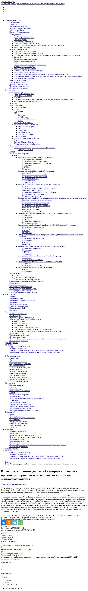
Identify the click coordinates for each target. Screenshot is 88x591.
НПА (16, 63)
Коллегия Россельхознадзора (19, 32)
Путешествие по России (22, 325)
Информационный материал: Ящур (35, 161)
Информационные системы (19, 146)
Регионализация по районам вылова (27, 279)
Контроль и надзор (16, 92)
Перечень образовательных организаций (29, 71)
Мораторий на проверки (23, 96)
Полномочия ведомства (18, 26)
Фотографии (27, 233)
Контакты (13, 310)
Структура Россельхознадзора (20, 347)
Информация (27, 217)
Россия (16, 155)
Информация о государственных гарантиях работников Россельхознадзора (41, 74)
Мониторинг (14, 283)
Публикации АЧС (28, 181)
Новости (25, 219)
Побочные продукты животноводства (23, 289)
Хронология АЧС (28, 182)
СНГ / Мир (26, 231)
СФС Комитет (23, 117)
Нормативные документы (27, 126)
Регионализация (15, 273)
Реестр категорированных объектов (27, 101)
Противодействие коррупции (20, 86)
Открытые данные (20, 40)
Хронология (26, 169)
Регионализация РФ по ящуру (25, 277)
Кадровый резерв (20, 57)
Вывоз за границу (20, 323)
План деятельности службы (24, 42)
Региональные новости (9, 484)
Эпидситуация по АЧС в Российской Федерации (36, 171)
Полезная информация (17, 337)
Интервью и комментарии (19, 304)
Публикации (27, 165)
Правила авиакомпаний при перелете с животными (33, 329)
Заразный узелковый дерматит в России (37, 200)
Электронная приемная (22, 47)
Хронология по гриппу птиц (32, 196)
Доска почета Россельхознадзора (26, 72)
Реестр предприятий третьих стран (26, 138)
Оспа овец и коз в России (31, 208)
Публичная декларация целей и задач (27, 43)
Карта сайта (17, 555)
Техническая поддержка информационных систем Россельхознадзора (34, 352)
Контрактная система (17, 82)
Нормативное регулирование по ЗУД (35, 204)
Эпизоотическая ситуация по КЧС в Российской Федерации (40, 262)
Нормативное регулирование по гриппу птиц (39, 192)
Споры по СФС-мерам (26, 119)
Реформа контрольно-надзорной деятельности (26, 281)
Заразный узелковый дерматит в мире (36, 202)
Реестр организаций (25, 134)
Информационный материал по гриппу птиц (38, 188)
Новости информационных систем (22, 300)
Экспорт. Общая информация (24, 142)
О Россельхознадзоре (12, 20)
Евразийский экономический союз (26, 125)
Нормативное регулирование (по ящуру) (37, 163)
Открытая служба (15, 34)
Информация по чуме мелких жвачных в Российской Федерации (42, 246)
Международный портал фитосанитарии (16, 549)
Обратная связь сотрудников (24, 78)
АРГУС (16, 109)
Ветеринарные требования (23, 123)
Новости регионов (16, 298)
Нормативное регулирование (33, 221)
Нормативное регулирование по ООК (36, 206)
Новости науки (14, 302)
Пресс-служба (10, 294)
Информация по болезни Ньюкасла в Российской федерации (40, 256)
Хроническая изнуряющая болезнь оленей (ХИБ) (36, 267)
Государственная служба (18, 49)
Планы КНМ (18, 98)
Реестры (12, 152)
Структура (13, 24)
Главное (12, 296)
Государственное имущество (19, 84)
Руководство (14, 22)
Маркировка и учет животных (20, 287)
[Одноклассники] (9, 522)
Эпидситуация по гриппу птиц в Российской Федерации (39, 184)
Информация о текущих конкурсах (26, 51)
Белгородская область (9, 519)
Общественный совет (17, 30)
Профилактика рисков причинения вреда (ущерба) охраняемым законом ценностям (44, 99)
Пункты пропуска (24, 130)
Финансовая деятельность (18, 80)
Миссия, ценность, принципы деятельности (30, 65)
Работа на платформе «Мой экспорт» (27, 144)
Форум (20, 111)
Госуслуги (13, 103)
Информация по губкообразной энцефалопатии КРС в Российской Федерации (47, 225)
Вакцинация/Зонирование (32, 159)
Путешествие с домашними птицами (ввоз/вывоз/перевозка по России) (40, 331)
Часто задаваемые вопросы (19, 335)
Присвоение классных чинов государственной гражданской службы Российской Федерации (48, 76)
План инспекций (20, 136)
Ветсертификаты (20, 107)
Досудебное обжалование (18, 88)
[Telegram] (14, 522)
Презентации (18, 275)
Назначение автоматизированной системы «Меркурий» (34, 148)
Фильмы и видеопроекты (18, 306)
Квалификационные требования (25, 59)
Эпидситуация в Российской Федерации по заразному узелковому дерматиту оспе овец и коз (52, 198)
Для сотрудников (11, 343)
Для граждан (9, 312)
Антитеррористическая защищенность (23, 292)
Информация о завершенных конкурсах (28, 53)
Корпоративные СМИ (17, 308)
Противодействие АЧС (30, 179)
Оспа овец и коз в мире (30, 209)
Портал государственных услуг (12, 553)
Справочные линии (16, 333)
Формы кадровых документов (25, 69)
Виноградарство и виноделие (20, 291)
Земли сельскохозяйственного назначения (39, 519)
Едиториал (22, 115)
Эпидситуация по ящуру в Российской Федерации (36, 157)
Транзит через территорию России (26, 327)
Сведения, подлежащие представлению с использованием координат (39, 45)
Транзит (17, 140)
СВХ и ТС (22, 128)
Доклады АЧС (27, 173)
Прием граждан (15, 316)
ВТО (15, 113)
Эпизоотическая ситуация (19, 154)
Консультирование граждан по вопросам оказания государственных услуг (36, 350)
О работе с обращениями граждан (21, 318)
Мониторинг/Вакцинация (31, 190)
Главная (8, 462)
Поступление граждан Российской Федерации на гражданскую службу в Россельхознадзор (47, 55)
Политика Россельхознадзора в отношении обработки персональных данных (37, 339)
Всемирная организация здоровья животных (17, 545)
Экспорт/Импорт (15, 105)
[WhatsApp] (20, 522)
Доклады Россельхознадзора (24, 38)
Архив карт (26, 215)
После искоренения (29, 223)
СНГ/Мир (26, 167)
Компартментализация (17, 285)
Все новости (5, 526)
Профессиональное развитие (24, 61)
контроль (20, 519)
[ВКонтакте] (3, 522)
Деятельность (10, 90)
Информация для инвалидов (24, 67)
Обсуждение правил (25, 150)
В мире (25, 186)
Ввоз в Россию (19, 321)
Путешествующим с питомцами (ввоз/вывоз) (25, 319)
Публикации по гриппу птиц (33, 194)
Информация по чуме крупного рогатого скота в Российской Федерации (44, 213)
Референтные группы (22, 36)
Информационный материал (32, 211)
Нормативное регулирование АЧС (34, 177)
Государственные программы (20, 28)
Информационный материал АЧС (34, 175)
